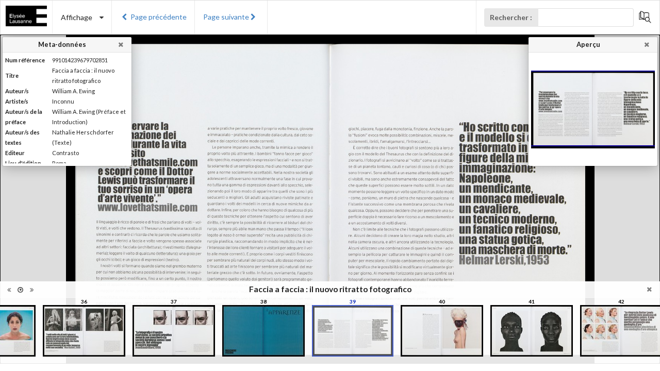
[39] (352, 331)
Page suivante (226, 16)
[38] (263, 331)
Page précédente (158, 16)
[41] (531, 331)
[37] (174, 331)
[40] (442, 331)
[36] (84, 331)
